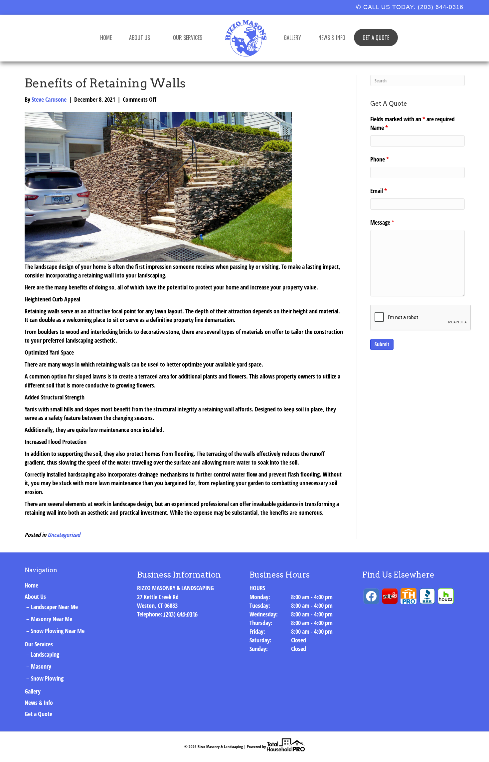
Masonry (41, 666)
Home (106, 38)
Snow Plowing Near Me (57, 631)
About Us (139, 38)
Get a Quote (376, 38)
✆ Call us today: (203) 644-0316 (409, 7)
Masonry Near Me (51, 619)
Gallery (292, 38)
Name (379, 128)
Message (382, 222)
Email (378, 191)
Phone (379, 159)
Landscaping (45, 654)
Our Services (187, 38)
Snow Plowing (47, 678)
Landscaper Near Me (54, 607)
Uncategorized (64, 535)
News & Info (331, 38)
